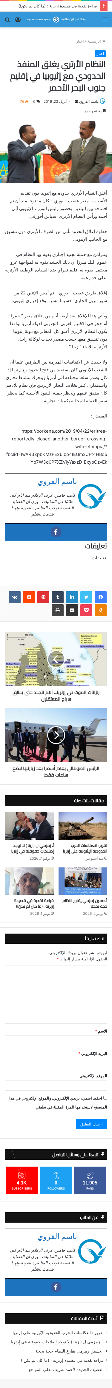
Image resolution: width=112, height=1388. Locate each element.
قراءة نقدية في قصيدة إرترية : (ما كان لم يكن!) (58, 6)
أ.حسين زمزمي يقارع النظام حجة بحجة (84, 903)
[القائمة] (105, 22)
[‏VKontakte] (15, 597)
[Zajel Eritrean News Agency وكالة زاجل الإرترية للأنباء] (56, 19)
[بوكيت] (86, 610)
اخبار (80, 41)
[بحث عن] (7, 22)
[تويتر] (86, 597)
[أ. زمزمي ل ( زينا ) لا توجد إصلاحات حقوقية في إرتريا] (29, 825)
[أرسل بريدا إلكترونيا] (76, 101)
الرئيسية (94, 41)
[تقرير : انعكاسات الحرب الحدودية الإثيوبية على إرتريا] (83, 826)
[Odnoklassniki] (101, 610)
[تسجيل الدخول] (18, 22)
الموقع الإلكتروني (93, 1075)
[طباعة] (58, 610)
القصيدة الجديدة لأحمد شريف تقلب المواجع (66, 1369)
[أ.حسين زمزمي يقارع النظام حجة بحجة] (83, 881)
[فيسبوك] (101, 597)
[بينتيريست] (43, 597)
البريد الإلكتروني (92, 1053)
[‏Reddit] (29, 597)
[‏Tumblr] (58, 597)
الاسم (101, 1031)
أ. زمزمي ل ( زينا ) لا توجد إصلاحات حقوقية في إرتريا (32, 848)
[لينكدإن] (72, 597)
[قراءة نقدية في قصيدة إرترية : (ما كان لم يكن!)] (29, 881)
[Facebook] (56, 532)
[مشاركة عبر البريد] (72, 610)
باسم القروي (88, 101)
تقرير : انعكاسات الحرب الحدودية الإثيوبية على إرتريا (85, 848)
